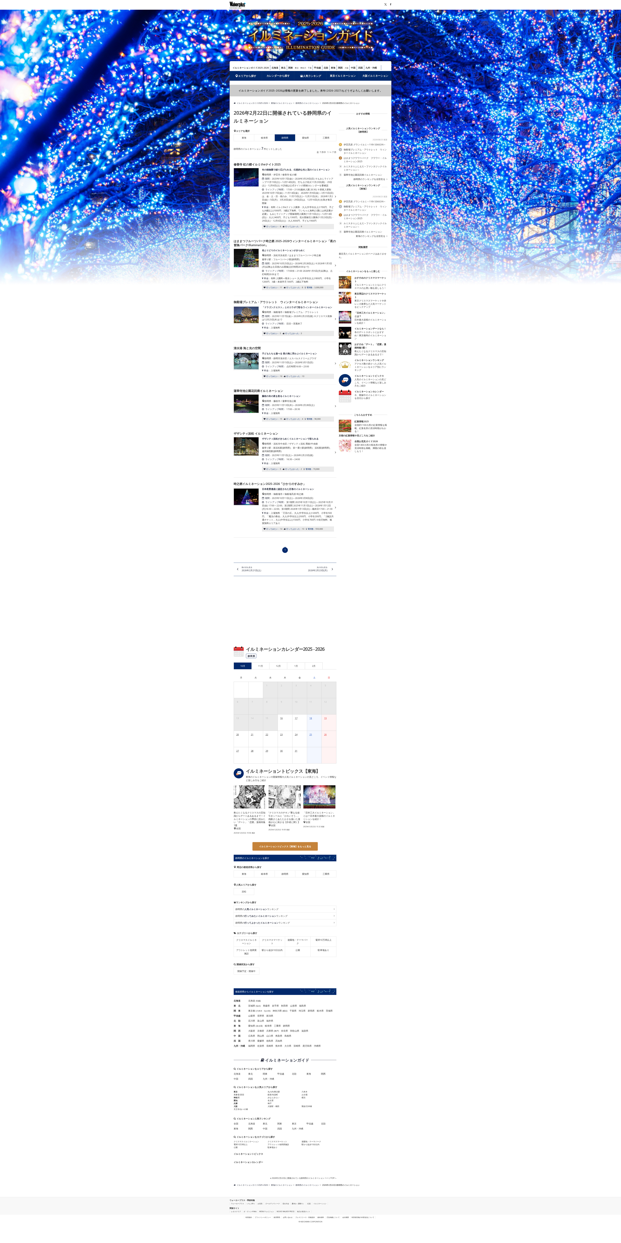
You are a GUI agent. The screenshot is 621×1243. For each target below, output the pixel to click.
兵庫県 (269, 1030)
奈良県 (284, 1030)
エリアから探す (247, 76)
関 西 (237, 1030)
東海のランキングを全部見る (371, 236)
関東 (290, 67)
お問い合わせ (288, 1217)
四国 (360, 67)
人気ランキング (312, 76)
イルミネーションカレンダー (248, 1162)
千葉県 (293, 1010)
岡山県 (260, 1035)
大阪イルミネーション (375, 75)
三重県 (326, 137)
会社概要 (345, 1217)
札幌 (258, 1000)
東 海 (237, 1025)
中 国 (237, 1035)
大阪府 (251, 1030)
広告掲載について (333, 1217)
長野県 (260, 1015)
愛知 (236, 1100)
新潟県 (269, 1015)
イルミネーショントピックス (248, 1153)
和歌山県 (294, 1030)
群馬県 (311, 1010)
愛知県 (305, 137)
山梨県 (251, 1015)
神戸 (276, 1031)
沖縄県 (317, 1045)
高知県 (278, 1040)
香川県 (251, 1040)
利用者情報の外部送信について (363, 1217)
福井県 (269, 1020)
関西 (340, 67)
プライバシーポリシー (263, 1217)
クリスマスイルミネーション (246, 941)
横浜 (285, 1010)
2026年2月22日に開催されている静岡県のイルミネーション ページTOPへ (303, 1178)
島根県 (287, 1035)
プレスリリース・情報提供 (305, 1217)
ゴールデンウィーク (272, 1203)
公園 (297, 950)
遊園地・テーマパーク (298, 941)
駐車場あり (323, 950)
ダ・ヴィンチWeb (250, 1211)
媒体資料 (320, 1217)
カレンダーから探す (278, 75)
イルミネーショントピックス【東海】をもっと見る (285, 846)
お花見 (260, 1203)
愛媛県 (260, 1040)
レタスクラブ (236, 1211)
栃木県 (320, 1010)
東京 (297, 67)
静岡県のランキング (256, 909)
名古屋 (259, 1026)
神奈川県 (277, 1010)
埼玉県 (302, 1010)
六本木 (259, 1010)
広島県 (251, 1035)
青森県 (266, 1005)
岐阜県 (264, 137)
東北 (283, 67)
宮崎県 (297, 1045)
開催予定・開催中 (246, 971)
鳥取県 (278, 1035)
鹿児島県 (307, 1045)
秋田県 (284, 1005)
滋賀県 (304, 1030)
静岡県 (285, 873)
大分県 (287, 1045)
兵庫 (236, 1103)
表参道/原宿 (239, 1094)
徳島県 (269, 1040)
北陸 (326, 67)
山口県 (269, 1035)
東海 (333, 67)
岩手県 (275, 1005)
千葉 (310, 67)
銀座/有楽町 (273, 1094)
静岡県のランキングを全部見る (370, 179)
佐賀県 (260, 1045)
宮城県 (251, 1005)
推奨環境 (277, 1217)
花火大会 (286, 1203)
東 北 (237, 1005)
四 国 (237, 1040)
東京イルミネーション (343, 75)
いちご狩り (251, 1203)
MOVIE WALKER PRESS (285, 1211)
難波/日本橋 (307, 1106)
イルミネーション (319, 1203)
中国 (353, 67)
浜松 (244, 891)
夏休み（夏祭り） (298, 1203)
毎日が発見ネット (303, 1211)
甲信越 (317, 67)
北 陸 (237, 1020)
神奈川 (303, 67)
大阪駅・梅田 (273, 1106)
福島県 (302, 1005)
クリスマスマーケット (272, 941)
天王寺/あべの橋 (241, 1109)
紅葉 (309, 1203)
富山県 (260, 1020)
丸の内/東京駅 (274, 1091)
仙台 (258, 1005)
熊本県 (278, 1045)
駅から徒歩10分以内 (272, 950)
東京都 (251, 1010)
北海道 (275, 67)
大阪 (347, 67)
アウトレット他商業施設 (246, 952)
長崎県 (269, 1045)
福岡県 (251, 1045)
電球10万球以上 (323, 939)
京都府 (260, 1030)
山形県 (293, 1005)
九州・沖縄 (371, 67)
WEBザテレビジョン (266, 1211)
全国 (236, 1123)
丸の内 (267, 1010)
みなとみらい (273, 1097)
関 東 (237, 1010)
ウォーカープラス (237, 1203)
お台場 (304, 1094)
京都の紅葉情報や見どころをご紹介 (357, 435)
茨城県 (329, 1010)
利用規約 (248, 1217)
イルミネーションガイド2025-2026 (251, 67)
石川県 (251, 1020)
